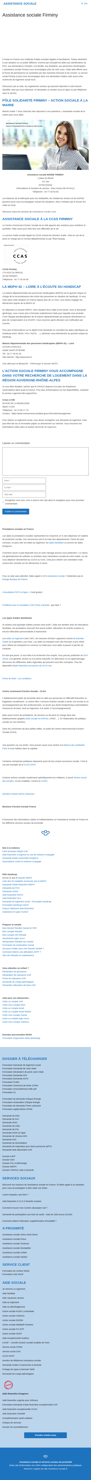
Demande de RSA (11, 1116)
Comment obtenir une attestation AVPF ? (21, 952)
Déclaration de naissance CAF (16, 975)
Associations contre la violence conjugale (21, 861)
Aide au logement (10, 1302)
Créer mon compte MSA (13, 1005)
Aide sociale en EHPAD (37, 718)
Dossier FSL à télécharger (14, 1163)
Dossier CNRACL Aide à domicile (18, 1170)
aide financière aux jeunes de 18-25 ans (33, 665)
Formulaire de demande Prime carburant (21, 1106)
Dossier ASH (8, 1160)
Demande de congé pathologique (18, 982)
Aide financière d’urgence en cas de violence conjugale (28, 854)
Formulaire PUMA (10, 1082)
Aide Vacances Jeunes (13, 1298)
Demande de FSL (10, 1129)
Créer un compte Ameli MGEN (16, 1011)
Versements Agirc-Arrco (13, 938)
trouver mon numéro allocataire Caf (29, 1208)
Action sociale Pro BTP (13, 1329)
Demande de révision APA (14, 1136)
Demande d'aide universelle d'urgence (20, 858)
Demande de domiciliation (14, 1143)
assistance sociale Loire (44, 212)
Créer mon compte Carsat (14, 1015)
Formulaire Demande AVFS (15, 1078)
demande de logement (45, 427)
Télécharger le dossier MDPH (44, 363)
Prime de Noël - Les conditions (16, 678)
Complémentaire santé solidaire (17, 1418)
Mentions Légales (32, 1469)
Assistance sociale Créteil (14, 1252)
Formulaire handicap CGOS (15, 905)
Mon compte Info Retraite (14, 935)
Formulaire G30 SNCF (13, 1274)
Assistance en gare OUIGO (15, 912)
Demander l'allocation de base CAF (19, 985)
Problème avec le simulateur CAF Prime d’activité (25, 605)
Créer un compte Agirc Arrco (15, 1018)
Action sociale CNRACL (13, 1316)
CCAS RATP (30, 765)
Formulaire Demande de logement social (21, 1065)
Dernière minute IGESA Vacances (18, 794)
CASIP (44, 781)
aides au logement (15, 638)
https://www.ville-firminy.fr (63, 188)
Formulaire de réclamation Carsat (18, 945)
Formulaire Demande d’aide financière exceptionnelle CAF (30, 1405)
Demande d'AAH (10, 891)
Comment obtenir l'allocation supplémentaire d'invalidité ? (29, 1221)
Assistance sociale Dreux (14, 1239)
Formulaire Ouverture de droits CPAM (20, 1085)
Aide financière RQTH (12, 895)
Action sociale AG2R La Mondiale (18, 1311)
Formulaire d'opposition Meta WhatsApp (21, 1038)
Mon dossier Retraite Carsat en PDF (19, 928)
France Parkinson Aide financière (18, 908)
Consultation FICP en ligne (15, 592)
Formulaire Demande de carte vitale (19, 1068)
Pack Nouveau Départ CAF (15, 851)
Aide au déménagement (13, 1307)
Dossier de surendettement (15, 1427)
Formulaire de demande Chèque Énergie (21, 1099)
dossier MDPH (25, 878)
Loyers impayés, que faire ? (15, 1194)
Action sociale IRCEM (12, 1320)
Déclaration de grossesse (14, 971)
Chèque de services (11, 1422)
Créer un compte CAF (12, 1001)
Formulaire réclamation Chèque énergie (21, 1102)
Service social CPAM (12, 1347)
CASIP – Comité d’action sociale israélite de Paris (25, 1342)
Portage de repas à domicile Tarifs (18, 1369)
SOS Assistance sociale (53, 576)
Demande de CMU (11, 1126)
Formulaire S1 (9, 1092)
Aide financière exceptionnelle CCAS (19, 1409)
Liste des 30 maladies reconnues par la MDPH (24, 881)
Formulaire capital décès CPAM (17, 1109)
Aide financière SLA (11, 898)
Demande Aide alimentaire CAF (17, 1150)
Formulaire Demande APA (14, 1075)
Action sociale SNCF (12, 1333)
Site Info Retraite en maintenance (18, 955)
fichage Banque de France (14, 579)
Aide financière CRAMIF (13, 1414)
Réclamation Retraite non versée (17, 941)
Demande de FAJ (10, 1119)
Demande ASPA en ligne (14, 1133)
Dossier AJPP (8, 1156)
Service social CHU (11, 1351)
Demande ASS (9, 1139)
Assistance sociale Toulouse (15, 1243)
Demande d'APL (10, 1122)
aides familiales (56, 543)
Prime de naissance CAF (14, 978)
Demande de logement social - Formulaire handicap (26, 901)
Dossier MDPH (9, 1166)
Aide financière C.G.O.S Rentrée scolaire (21, 1201)
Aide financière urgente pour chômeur (20, 1400)
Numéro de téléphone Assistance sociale (21, 1360)
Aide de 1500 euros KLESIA (59, 1214)
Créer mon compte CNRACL (15, 1022)
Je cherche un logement (13, 1289)
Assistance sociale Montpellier (16, 1248)
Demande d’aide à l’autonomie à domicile (21, 1365)
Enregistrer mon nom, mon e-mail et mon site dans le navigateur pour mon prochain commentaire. (44, 502)
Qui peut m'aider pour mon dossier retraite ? (23, 948)
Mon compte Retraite (12, 931)
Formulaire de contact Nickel (15, 1271)
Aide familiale (8, 1293)
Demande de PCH (11, 888)
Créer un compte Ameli (13, 1008)
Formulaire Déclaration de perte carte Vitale (23, 1072)
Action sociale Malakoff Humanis (17, 1324)
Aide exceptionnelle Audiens (15, 1338)
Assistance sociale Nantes (14, 1257)
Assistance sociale (20, 3)
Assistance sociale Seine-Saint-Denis (20, 1234)
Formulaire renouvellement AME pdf (19, 1089)
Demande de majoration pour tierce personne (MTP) (27, 1146)
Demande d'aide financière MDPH (18, 884)
